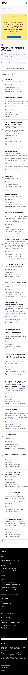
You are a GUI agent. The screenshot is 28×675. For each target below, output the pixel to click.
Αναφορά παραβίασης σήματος (10, 560)
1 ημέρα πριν (19, 170)
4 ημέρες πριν (22, 233)
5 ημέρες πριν (23, 323)
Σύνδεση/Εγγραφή (6, 617)
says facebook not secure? (12, 492)
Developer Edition (6, 598)
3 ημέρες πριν (22, 206)
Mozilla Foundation (16, 647)
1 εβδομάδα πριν (20, 348)
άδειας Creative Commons (17, 658)
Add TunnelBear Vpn (10, 434)
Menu (22, 3)
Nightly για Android (6, 609)
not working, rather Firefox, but (13, 97)
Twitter (3, 565)
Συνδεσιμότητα (15, 87)
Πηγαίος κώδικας (6, 563)
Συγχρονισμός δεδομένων (8, 625)
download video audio (11, 194)
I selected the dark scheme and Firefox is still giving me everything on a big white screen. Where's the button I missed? (16, 356)
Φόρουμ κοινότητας (7, 8)
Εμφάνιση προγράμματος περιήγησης (16, 371)
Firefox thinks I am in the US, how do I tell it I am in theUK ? (13, 473)
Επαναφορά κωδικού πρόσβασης (10, 622)
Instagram (6, 643)
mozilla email (8, 79)
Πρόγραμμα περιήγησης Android (10, 584)
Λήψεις (13, 202)
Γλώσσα (3, 636)
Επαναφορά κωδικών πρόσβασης (14, 229)
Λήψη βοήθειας (5, 628)
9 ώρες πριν (19, 116)
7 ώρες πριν (22, 91)
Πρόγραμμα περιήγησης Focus (10, 590)
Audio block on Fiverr (11, 409)
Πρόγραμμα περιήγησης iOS (9, 587)
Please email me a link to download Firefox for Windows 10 (14, 303)
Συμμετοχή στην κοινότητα (8, 568)
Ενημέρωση (15, 184)
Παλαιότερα (4, 540)
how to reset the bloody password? (14, 212)
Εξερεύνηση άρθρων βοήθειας (9, 571)
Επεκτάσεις (15, 444)
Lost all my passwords (11, 151)
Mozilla (4, 551)
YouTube (4, 643)
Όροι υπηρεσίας (5, 665)
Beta (2, 601)
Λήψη (2, 579)
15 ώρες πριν (19, 145)
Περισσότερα (19, 68)
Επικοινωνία (4, 672)
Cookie (3, 670)
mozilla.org (4, 662)
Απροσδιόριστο (15, 399)
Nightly (3, 606)
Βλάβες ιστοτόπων (16, 141)
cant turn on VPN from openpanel (14, 264)
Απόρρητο (4, 667)
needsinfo (23, 62)
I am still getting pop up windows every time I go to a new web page (14, 520)
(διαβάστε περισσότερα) (12, 106)
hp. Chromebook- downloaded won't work (16, 239)
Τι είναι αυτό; (5, 620)
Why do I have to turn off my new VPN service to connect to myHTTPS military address (13, 331)
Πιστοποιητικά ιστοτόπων (18, 509)
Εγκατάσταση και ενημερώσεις (20, 319)
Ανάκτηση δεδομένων (17, 292)
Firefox (8, 87)
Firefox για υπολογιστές (8, 582)
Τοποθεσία (14, 482)
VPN (13, 272)
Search (19, 3)
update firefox (9, 176)
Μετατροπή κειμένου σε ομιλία (20, 424)
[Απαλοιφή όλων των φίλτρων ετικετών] (2, 65)
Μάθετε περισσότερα (14, 37)
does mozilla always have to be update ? (16, 454)
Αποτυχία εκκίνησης (17, 112)
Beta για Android (6, 603)
